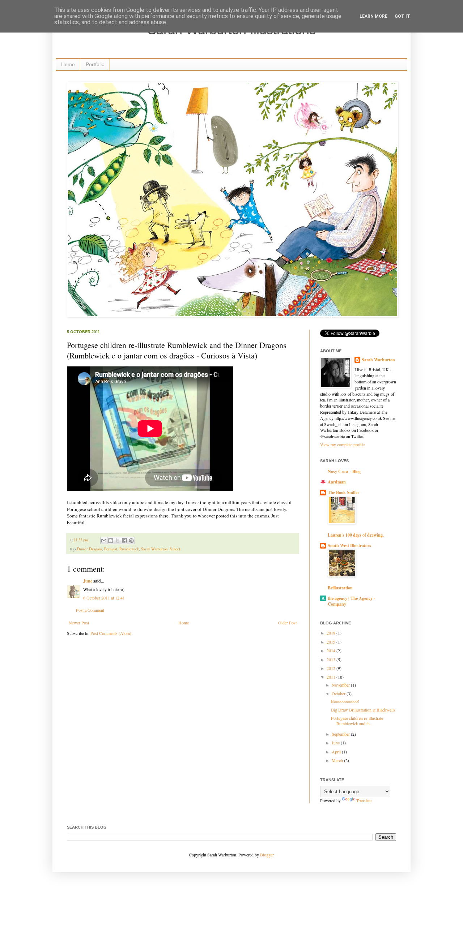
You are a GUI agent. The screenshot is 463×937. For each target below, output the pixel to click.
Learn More (373, 16)
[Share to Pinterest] (131, 540)
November (341, 685)
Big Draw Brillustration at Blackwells (363, 710)
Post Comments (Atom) (110, 633)
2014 (331, 650)
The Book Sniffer (343, 492)
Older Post (287, 623)
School (175, 548)
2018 (331, 633)
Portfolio (95, 64)
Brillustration (340, 588)
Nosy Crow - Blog (344, 471)
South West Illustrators (349, 545)
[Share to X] (117, 540)
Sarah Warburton (154, 548)
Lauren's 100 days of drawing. (356, 535)
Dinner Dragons (89, 548)
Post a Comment (90, 610)
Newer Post (79, 623)
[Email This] (103, 540)
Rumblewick (129, 548)
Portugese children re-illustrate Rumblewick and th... (357, 720)
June (87, 581)
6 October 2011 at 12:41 (104, 598)
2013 (331, 659)
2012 (331, 668)
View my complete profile (342, 444)
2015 (331, 642)
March (338, 760)
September (341, 734)
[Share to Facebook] (124, 540)
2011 (331, 677)
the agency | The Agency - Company (351, 601)
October (339, 693)
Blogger (266, 855)
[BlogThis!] (110, 540)
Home (68, 64)
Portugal (110, 548)
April (337, 752)
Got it (402, 16)
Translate (363, 800)
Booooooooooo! (345, 701)
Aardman (337, 482)
